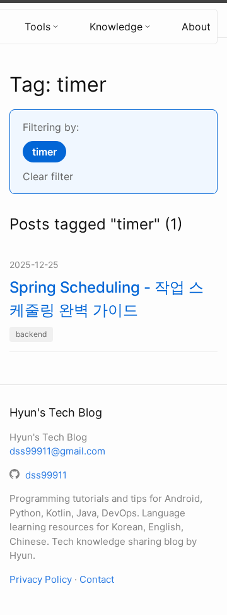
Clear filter (48, 176)
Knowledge (116, 26)
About (196, 26)
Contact (96, 579)
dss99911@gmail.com (57, 451)
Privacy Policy (40, 579)
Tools (37, 26)
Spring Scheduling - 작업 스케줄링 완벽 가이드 (106, 298)
